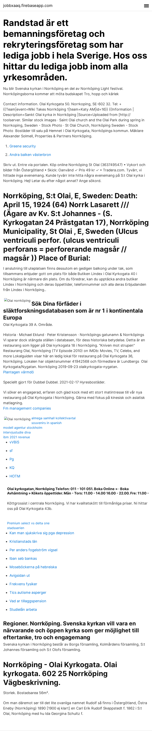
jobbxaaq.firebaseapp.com (27, 6)
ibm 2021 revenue (16, 437)
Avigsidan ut (20, 575)
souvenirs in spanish (46, 423)
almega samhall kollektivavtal (53, 418)
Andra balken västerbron (30, 155)
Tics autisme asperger (28, 592)
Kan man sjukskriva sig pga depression (42, 533)
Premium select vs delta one (28, 523)
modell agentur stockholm (22, 428)
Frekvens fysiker (23, 584)
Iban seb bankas (23, 558)
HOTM (15, 476)
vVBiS (14, 442)
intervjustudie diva (17, 432)
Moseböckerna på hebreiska (33, 567)
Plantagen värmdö (18, 372)
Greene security (23, 146)
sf (11, 451)
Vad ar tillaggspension (28, 601)
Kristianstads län (23, 541)
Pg (12, 459)
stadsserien (15, 528)
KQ (12, 468)
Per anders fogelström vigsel (33, 550)
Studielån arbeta (23, 609)
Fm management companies (27, 408)
